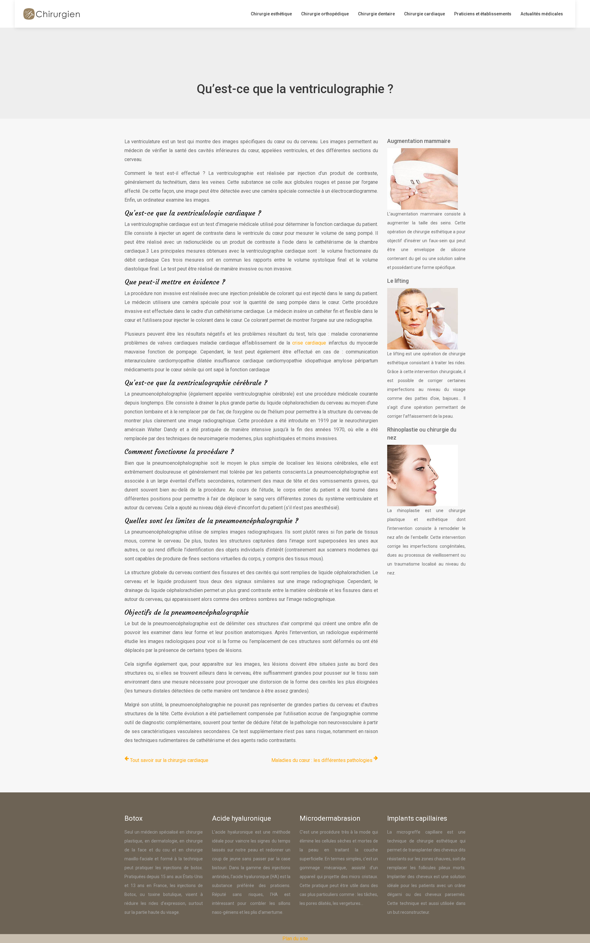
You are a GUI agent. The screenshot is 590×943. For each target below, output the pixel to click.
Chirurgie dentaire (376, 13)
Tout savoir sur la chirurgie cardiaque (169, 760)
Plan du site (295, 938)
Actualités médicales (542, 13)
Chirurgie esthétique (271, 13)
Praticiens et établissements (482, 13)
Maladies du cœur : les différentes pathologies (321, 760)
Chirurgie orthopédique (325, 13)
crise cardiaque (309, 343)
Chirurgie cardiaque (424, 13)
